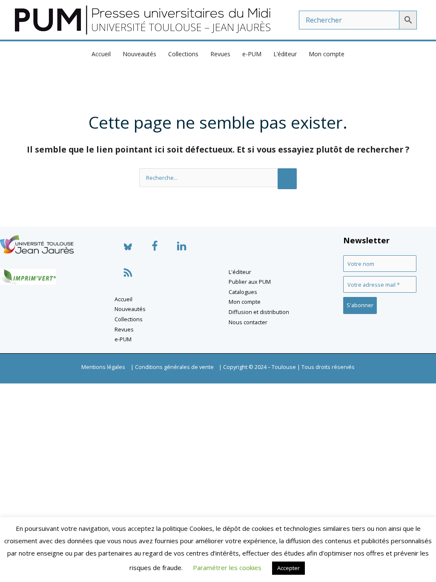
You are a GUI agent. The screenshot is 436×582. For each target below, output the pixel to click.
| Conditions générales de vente (172, 367)
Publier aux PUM (250, 281)
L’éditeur (285, 54)
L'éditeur (240, 272)
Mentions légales (103, 367)
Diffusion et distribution (259, 312)
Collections (183, 54)
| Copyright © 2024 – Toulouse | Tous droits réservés (287, 367)
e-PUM (251, 54)
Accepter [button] (288, 568)
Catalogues (243, 292)
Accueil (101, 54)
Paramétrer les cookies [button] (227, 567)
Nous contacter (248, 322)
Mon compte (326, 54)
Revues (220, 54)
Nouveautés (139, 54)
